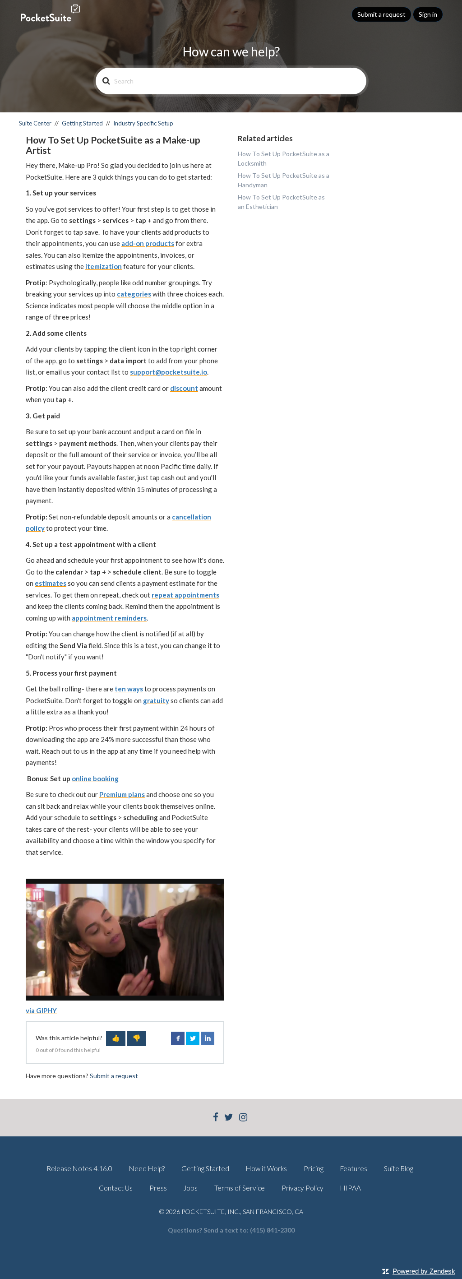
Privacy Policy (302, 1188)
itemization (103, 266)
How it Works (266, 1168)
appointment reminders (109, 618)
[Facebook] (215, 1118)
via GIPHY (41, 1010)
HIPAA (350, 1188)
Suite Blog (398, 1168)
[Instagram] (243, 1118)
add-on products (147, 243)
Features (353, 1168)
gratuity (156, 700)
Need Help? (147, 1168)
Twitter (192, 1038)
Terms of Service (239, 1188)
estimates (50, 583)
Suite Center (35, 123)
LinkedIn (207, 1038)
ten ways (129, 689)
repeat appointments (185, 595)
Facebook (178, 1038)
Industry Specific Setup (143, 123)
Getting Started (82, 123)
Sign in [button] (428, 14)
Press (158, 1188)
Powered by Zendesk (424, 1271)
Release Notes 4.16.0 (79, 1168)
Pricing (313, 1168)
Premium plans (122, 794)
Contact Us (116, 1188)
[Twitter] (228, 1118)
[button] (115, 1038)
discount (184, 388)
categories (134, 294)
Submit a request (381, 14)
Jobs (191, 1188)
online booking (95, 778)
